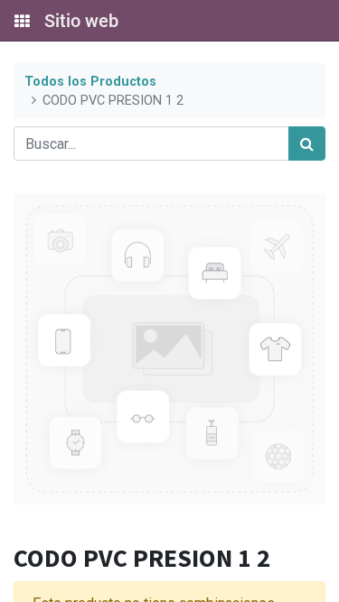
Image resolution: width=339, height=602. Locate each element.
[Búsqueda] (306, 143)
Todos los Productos (90, 81)
